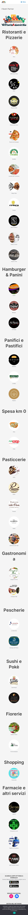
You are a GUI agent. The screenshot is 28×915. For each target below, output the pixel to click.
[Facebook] (17, 896)
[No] (26, 909)
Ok (14, 912)
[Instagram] (11, 896)
